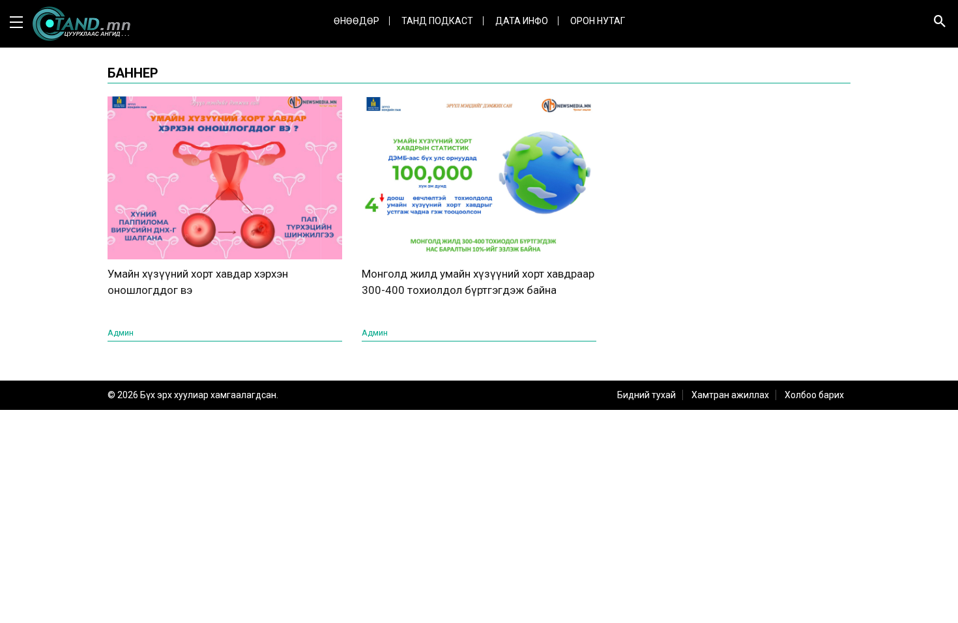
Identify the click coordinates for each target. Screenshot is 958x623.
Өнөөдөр (356, 20)
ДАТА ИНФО (521, 20)
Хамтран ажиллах (730, 395)
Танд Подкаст (437, 20)
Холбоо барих (814, 395)
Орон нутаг (597, 20)
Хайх (922, 62)
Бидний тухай (646, 395)
